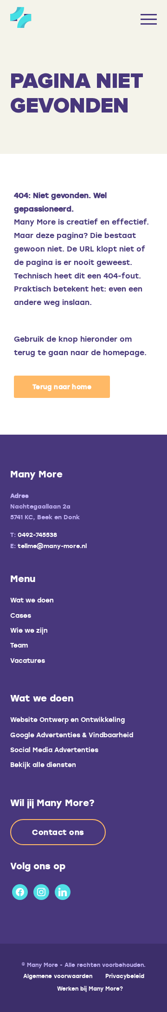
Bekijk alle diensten (43, 764)
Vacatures (27, 660)
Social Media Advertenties (54, 749)
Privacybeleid (124, 976)
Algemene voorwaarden (57, 976)
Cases (20, 615)
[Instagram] (41, 890)
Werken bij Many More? (90, 988)
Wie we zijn (29, 630)
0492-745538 (37, 534)
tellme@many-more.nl (52, 546)
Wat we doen (32, 599)
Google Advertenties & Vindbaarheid (71, 734)
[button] (62, 387)
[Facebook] (20, 890)
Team (19, 645)
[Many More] (67, 17)
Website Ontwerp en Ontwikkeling (67, 719)
